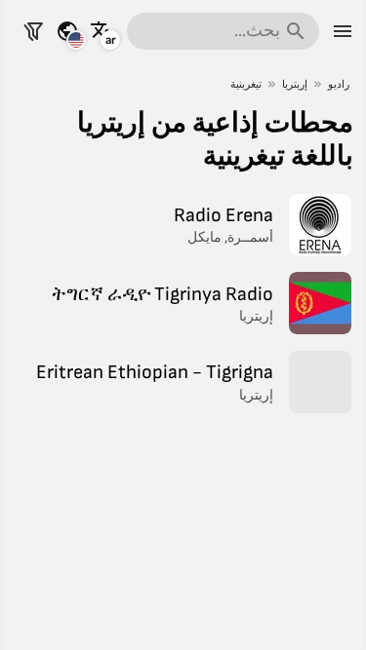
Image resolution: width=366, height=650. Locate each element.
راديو (338, 84)
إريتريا (294, 84)
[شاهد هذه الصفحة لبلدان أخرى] (67, 31)
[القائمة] (342, 31)
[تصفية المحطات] (33, 31)
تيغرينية (246, 84)
